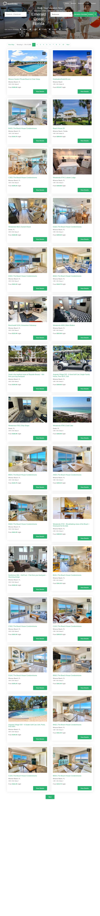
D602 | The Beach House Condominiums (22, 524)
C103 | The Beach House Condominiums (22, 776)
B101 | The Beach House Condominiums (67, 575)
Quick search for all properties (12, 29)
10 (63, 44)
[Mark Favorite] (44, 53)
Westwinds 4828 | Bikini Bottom (64, 325)
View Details (40, 91)
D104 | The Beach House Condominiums (22, 675)
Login (87, 3)
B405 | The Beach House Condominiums (22, 128)
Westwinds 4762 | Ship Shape (18, 425)
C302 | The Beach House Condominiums (22, 626)
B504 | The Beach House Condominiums (67, 776)
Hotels (90, 14)
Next (68, 44)
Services (73, 3)
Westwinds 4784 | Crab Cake (63, 425)
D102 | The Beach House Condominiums (67, 227)
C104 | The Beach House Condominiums (67, 626)
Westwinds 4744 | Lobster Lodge (64, 177)
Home (67, 3)
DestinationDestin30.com (61, 79)
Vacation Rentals (80, 14)
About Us (81, 3)
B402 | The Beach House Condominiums (67, 725)
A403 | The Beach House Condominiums (67, 475)
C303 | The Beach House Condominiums (22, 177)
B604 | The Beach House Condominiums (22, 475)
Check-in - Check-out (13, 14)
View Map (11, 44)
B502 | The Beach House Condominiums (67, 675)
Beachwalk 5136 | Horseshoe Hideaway (22, 325)
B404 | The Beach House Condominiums (67, 276)
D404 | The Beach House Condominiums (22, 276)
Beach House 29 (59, 128)
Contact (93, 3)
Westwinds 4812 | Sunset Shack (19, 227)
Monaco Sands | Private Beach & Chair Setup (24, 79)
